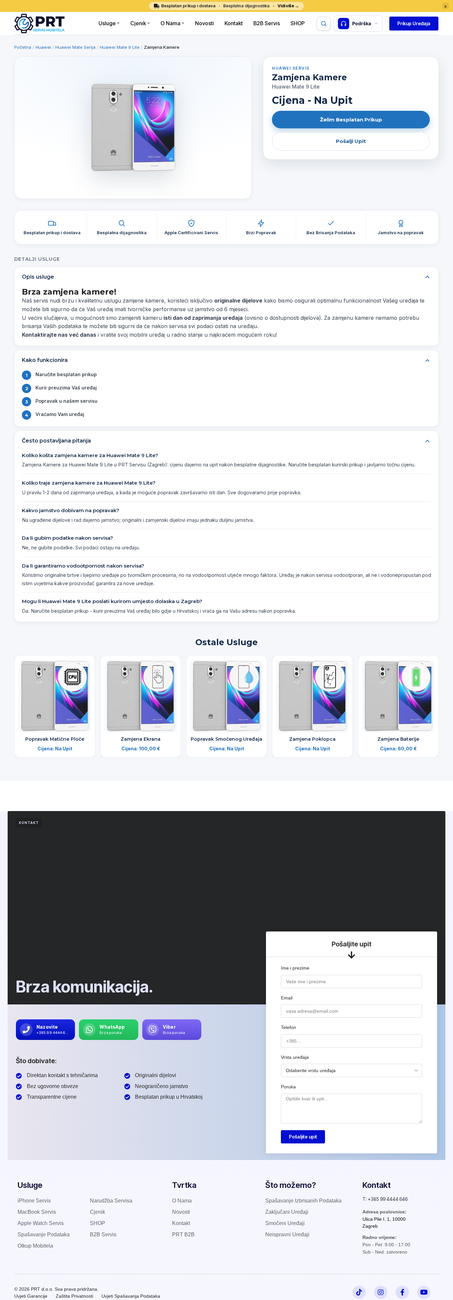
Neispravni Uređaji (287, 1234)
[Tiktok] (359, 1292)
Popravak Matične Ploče (54, 739)
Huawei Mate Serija (75, 47)
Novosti (204, 23)
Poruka (288, 1086)
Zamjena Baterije (398, 739)
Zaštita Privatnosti (74, 1296)
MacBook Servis (37, 1212)
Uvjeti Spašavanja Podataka (130, 1296)
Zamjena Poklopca (312, 739)
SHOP (97, 1223)
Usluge (107, 23)
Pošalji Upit (351, 141)
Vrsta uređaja (295, 1057)
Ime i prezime (295, 968)
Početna (22, 47)
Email (286, 997)
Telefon (288, 1027)
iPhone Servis (34, 1200)
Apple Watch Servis (41, 1223)
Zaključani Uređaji (286, 1212)
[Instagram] (380, 1292)
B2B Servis (266, 23)
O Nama (170, 23)
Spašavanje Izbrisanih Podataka (303, 1200)
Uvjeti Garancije (30, 1296)
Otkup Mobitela (35, 1246)
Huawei (43, 47)
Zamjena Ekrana (141, 739)
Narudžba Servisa (111, 1200)
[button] (413, 24)
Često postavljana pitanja (56, 441)
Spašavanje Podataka (44, 1234)
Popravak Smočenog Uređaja (226, 739)
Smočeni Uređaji (285, 1223)
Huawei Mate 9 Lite (120, 47)
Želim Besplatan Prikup (351, 119)
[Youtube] (423, 1292)
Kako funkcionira (45, 360)
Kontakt (234, 23)
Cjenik (138, 23)
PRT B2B (183, 1234)
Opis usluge (38, 277)
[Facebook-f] (402, 1292)
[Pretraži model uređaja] (324, 24)
